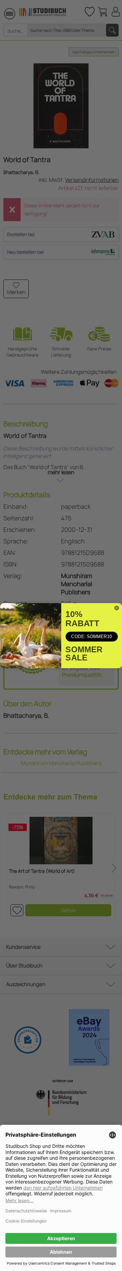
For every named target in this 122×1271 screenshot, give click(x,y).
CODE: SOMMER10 (91, 636)
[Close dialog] (116, 608)
